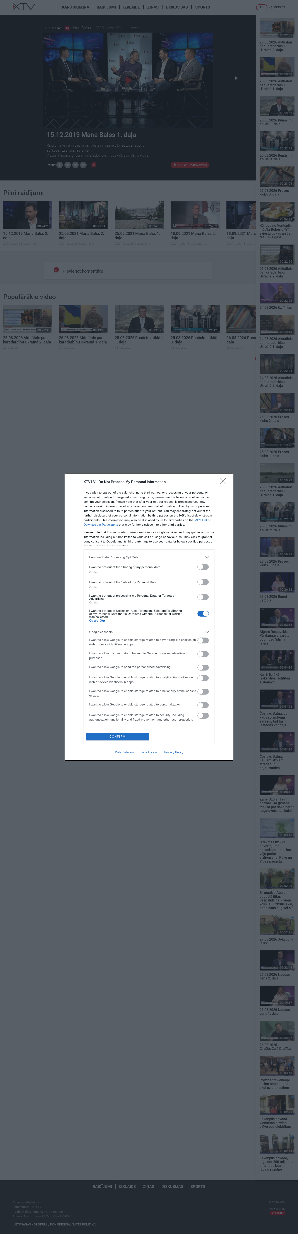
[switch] (203, 567)
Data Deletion (124, 752)
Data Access (149, 752)
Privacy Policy (173, 752)
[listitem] (149, 557)
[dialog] (149, 617)
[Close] (224, 482)
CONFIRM (118, 736)
